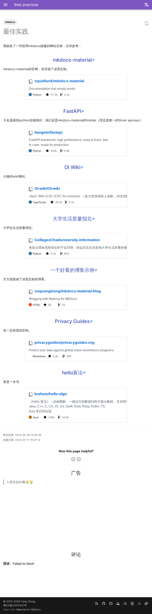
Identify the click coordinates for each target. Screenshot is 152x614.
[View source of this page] (146, 23)
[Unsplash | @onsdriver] (118, 603)
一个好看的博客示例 (72, 270)
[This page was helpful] (73, 459)
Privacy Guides (72, 321)
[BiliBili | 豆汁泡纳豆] (111, 603)
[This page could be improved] (78, 459)
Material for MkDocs (28, 609)
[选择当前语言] (146, 5)
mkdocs (10, 22)
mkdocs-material (72, 60)
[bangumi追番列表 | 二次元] (125, 603)
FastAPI (72, 111)
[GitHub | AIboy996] (104, 603)
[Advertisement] (76, 515)
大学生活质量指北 (72, 219)
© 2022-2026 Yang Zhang (19, 601)
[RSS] (96, 603)
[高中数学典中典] (139, 603)
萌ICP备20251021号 (15, 605)
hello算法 (72, 373)
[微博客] (146, 603)
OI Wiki (72, 167)
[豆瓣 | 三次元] (132, 603)
